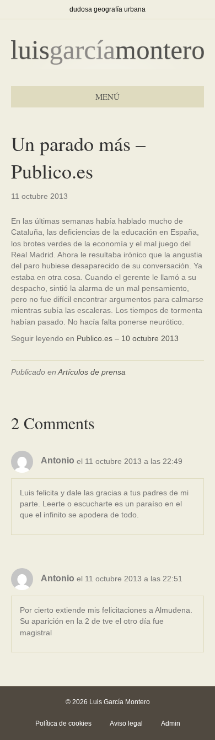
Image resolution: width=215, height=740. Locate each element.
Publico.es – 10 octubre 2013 (128, 338)
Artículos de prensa (92, 372)
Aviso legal (126, 723)
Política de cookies (63, 723)
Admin (170, 723)
